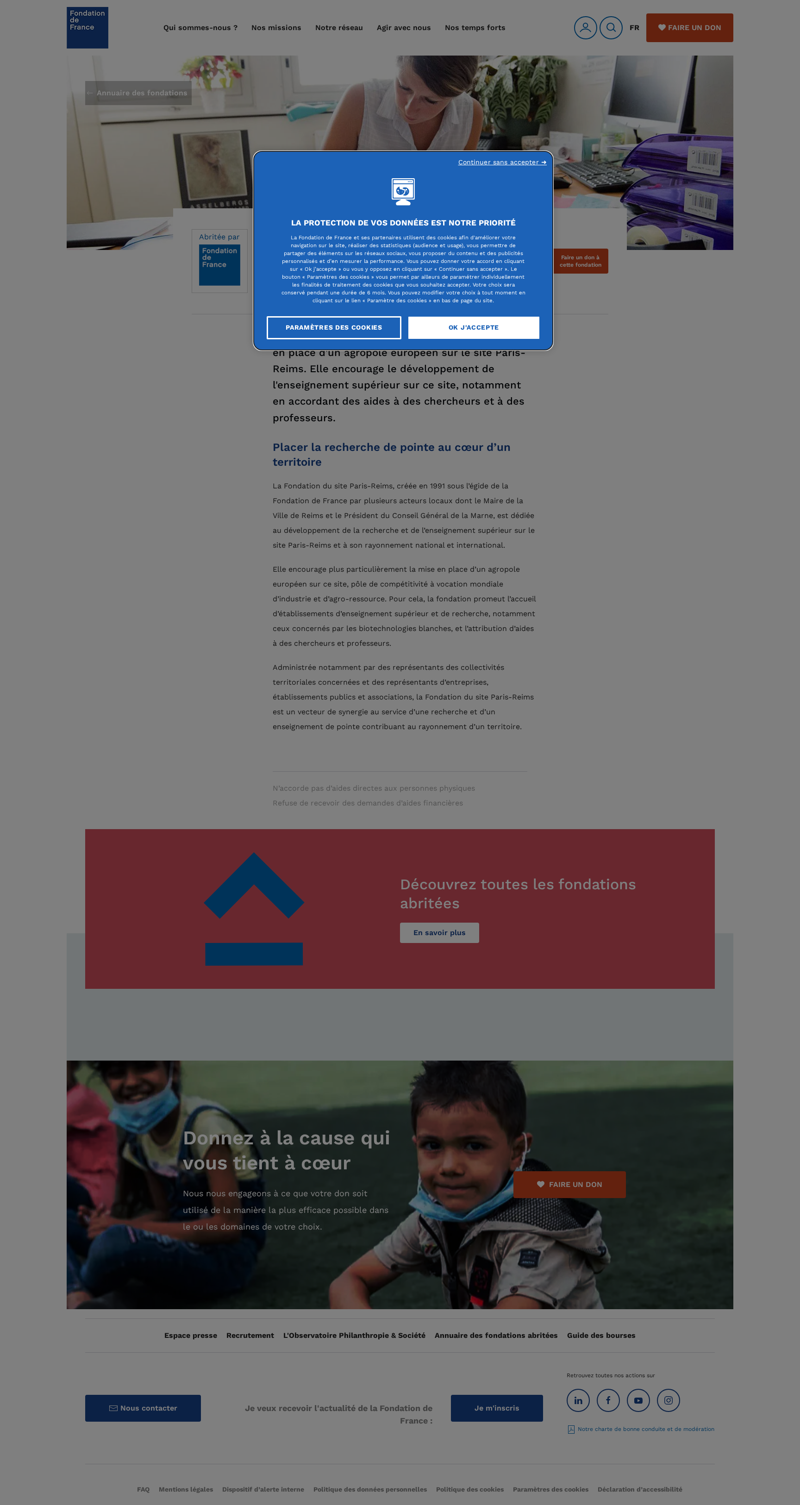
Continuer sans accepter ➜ (502, 162)
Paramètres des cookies (334, 327)
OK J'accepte (474, 327)
